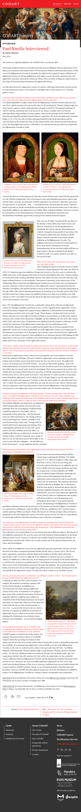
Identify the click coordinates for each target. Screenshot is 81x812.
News (59, 725)
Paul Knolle (7, 678)
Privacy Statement (40, 750)
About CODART (40, 725)
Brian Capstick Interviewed (28, 709)
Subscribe (67, 4)
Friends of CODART (40, 734)
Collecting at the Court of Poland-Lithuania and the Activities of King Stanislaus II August (59, 712)
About (75, 4)
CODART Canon (65, 734)
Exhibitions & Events (15, 738)
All (57, 4)
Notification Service (67, 739)
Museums (10, 730)
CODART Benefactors (68, 743)
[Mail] (18, 696)
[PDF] (12, 696)
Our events (36, 730)
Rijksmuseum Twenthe (57, 678)
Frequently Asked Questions (39, 744)
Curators (9, 734)
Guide (9, 725)
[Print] (6, 696)
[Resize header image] (77, 31)
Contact (35, 754)
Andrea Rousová (8, 686)
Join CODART (38, 738)
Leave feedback (30, 697)
